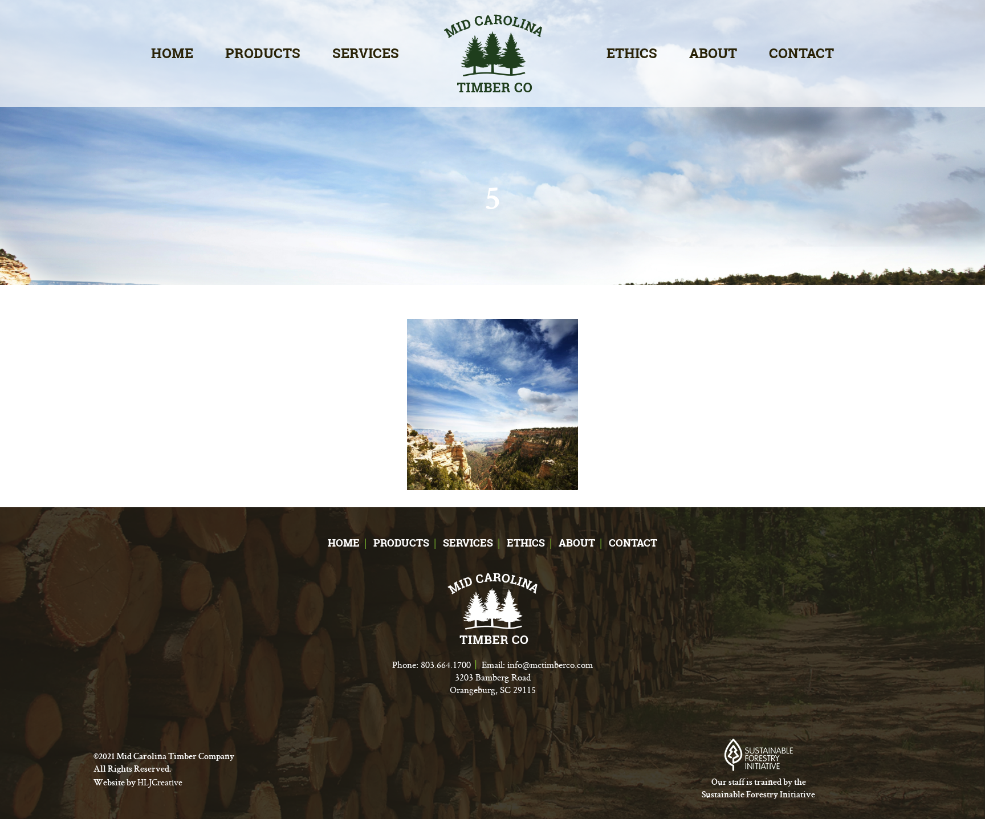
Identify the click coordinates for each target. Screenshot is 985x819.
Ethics (632, 53)
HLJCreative (159, 782)
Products (262, 53)
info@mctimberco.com (550, 664)
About (713, 53)
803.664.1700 (446, 664)
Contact (801, 53)
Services (365, 53)
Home (172, 53)
